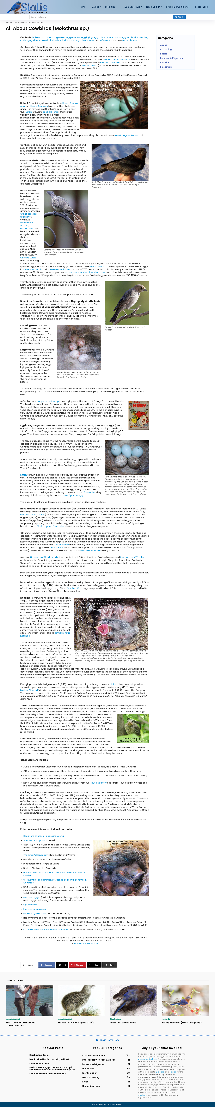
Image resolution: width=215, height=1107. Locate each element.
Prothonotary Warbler (132, 557)
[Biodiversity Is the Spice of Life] (81, 1000)
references (106, 40)
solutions (65, 40)
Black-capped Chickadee (50, 526)
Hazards (166, 1019)
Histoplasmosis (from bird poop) (182, 1022)
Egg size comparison (34, 908)
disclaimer (143, 1095)
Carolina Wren (28, 257)
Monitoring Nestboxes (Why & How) (49, 1059)
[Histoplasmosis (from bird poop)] (185, 1000)
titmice (24, 225)
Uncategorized (13, 1019)
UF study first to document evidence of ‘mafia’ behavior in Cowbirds (55, 881)
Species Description (34, 840)
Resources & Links (39, 1063)
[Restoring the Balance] (133, 1000)
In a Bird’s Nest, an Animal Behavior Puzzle (45, 929)
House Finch (57, 547)
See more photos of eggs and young (43, 835)
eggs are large (51, 111)
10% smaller (89, 492)
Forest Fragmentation (35, 913)
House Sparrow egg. (72, 495)
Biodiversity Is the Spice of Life (76, 1022)
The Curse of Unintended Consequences (20, 1024)
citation (172, 1071)
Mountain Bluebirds (90, 550)
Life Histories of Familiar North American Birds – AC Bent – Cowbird (54, 874)
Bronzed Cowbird (109, 62)
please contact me (147, 1059)
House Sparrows (39, 106)
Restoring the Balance (123, 1022)
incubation (133, 37)
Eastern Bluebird (29, 690)
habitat (36, 37)
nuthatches (26, 228)
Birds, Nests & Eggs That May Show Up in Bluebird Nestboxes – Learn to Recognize (52, 1068)
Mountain (37, 269)
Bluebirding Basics (39, 1055)
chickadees (26, 222)
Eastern (27, 269)
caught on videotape (48, 401)
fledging (27, 40)
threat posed (40, 40)
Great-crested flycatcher (28, 215)
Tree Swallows (61, 544)
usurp (29, 111)
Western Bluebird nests (60, 269)
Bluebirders (115, 1019)
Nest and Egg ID (31, 897)
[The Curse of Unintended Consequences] (29, 1000)
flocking (75, 40)
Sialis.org (160, 1071)
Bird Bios (9, 22)
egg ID (97, 37)
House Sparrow (98, 782)
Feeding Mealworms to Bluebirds (47, 1073)
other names (87, 40)
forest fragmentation (126, 135)
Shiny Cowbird (89, 65)
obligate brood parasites (116, 59)
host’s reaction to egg (114, 37)
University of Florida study (44, 557)
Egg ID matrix (30, 904)
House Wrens (72, 272)
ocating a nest (57, 37)
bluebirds (54, 40)
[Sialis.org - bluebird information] (31, 7)
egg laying (87, 37)
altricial (113, 684)
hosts (45, 37)
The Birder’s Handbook (35, 854)
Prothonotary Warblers (32, 514)
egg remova (73, 37)
